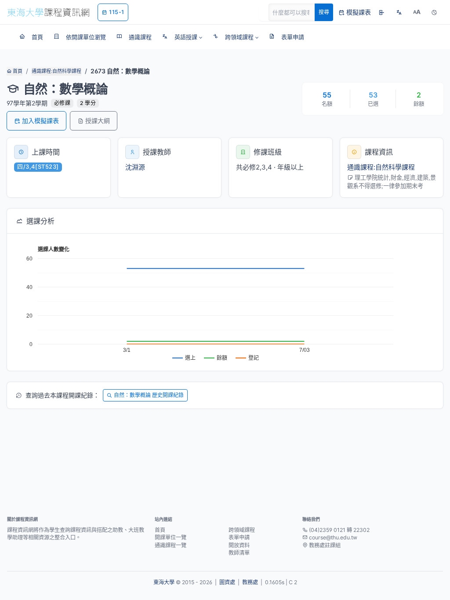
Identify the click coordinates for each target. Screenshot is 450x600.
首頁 (16, 71)
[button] (182, 37)
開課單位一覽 (170, 537)
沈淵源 (135, 167)
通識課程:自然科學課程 (56, 71)
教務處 (250, 582)
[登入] (381, 12)
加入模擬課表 (40, 120)
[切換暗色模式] (434, 12)
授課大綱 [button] (97, 120)
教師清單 (239, 552)
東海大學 (163, 582)
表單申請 (239, 537)
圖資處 (227, 582)
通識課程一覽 (170, 545)
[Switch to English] (399, 12)
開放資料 (239, 545)
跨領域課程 (242, 530)
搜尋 (324, 12)
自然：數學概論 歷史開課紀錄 (149, 395)
